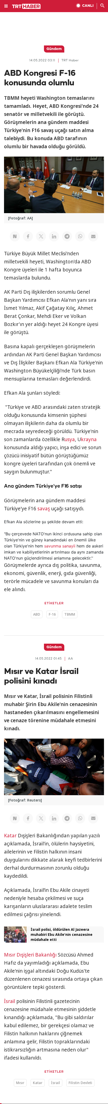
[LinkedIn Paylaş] (54, 236)
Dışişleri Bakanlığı (37, 954)
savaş (43, 508)
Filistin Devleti (80, 1082)
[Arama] (102, 6)
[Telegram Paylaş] (67, 236)
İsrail (9, 1001)
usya (70, 439)
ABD (36, 614)
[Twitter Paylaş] (41, 236)
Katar (10, 835)
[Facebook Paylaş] (28, 236)
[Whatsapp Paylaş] (80, 236)
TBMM (69, 614)
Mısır (9, 954)
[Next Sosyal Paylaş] (15, 236)
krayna (89, 439)
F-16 (52, 614)
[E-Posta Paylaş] (93, 236)
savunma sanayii (59, 545)
